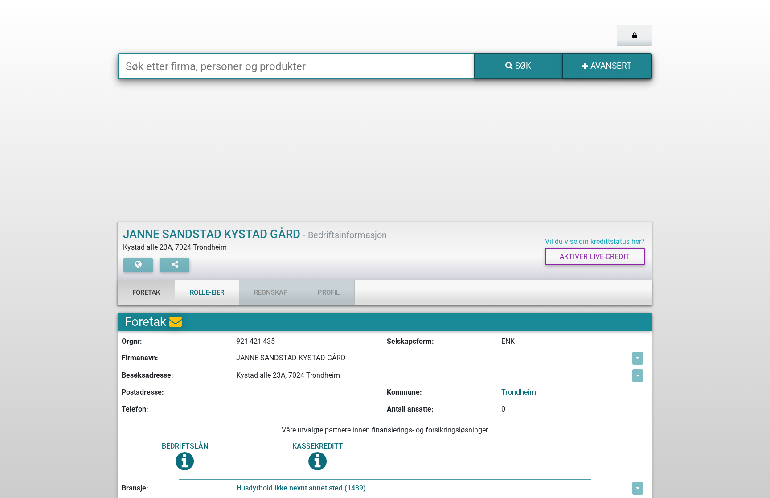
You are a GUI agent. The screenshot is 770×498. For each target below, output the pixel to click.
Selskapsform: (410, 341)
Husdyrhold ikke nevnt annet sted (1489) (301, 488)
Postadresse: (143, 392)
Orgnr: (132, 341)
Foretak (146, 292)
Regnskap (271, 292)
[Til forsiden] (229, 26)
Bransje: (135, 488)
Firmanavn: (140, 358)
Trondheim (518, 392)
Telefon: (135, 409)
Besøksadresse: (147, 375)
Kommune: (404, 392)
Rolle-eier (207, 292)
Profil (329, 292)
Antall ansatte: (410, 409)
